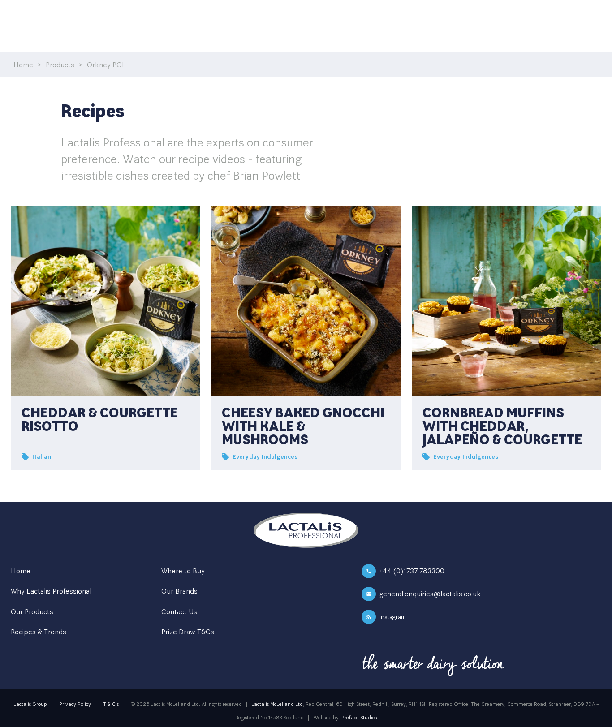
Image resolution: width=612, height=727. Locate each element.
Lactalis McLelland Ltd (277, 704)
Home (23, 64)
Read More (105, 337)
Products (60, 64)
